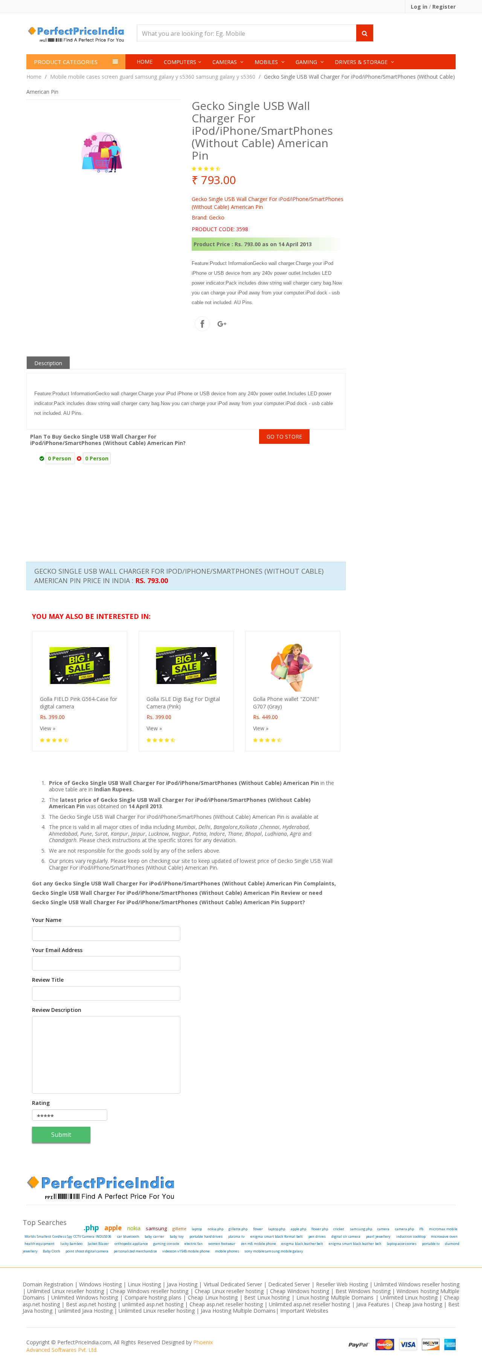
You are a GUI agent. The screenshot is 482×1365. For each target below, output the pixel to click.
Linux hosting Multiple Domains (335, 1297)
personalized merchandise (135, 1251)
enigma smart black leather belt (355, 1243)
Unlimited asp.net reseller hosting (310, 1304)
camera (383, 1228)
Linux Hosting (144, 1284)
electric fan (194, 1243)
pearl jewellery (378, 1236)
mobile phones (227, 1251)
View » (47, 728)
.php (91, 1227)
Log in (420, 6)
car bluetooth (128, 1236)
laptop (197, 1228)
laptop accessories (401, 1243)
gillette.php (238, 1228)
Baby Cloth (51, 1251)
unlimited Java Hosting (85, 1310)
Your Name (46, 920)
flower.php (319, 1228)
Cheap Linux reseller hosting (229, 1291)
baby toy (177, 1236)
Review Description (56, 1010)
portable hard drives (206, 1236)
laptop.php (276, 1228)
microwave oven (444, 1236)
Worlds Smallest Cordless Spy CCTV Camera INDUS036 (67, 1236)
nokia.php (215, 1228)
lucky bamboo (71, 1243)
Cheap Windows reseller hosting (149, 1291)
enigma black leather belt (302, 1243)
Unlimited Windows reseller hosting (416, 1284)
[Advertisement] (360, 492)
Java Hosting (182, 1284)
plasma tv (236, 1236)
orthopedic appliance (131, 1243)
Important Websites (304, 1310)
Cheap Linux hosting (213, 1297)
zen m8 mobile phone (258, 1243)
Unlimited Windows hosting (85, 1297)
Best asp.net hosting (91, 1304)
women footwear (221, 1243)
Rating (41, 1103)
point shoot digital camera (87, 1251)
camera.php (404, 1228)
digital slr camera (346, 1236)
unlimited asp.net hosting (153, 1304)
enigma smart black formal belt (276, 1236)
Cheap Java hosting (419, 1304)
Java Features (372, 1304)
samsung (156, 1228)
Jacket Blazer (98, 1243)
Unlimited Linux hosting (409, 1297)
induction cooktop (411, 1236)
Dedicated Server (289, 1284)
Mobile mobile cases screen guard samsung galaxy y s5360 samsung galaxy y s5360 (152, 76)
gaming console (166, 1243)
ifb (421, 1228)
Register (444, 6)
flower (258, 1228)
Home (145, 61)
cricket (338, 1228)
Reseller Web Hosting (342, 1284)
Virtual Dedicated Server (233, 1284)
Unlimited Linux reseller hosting (65, 1291)
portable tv (431, 1243)
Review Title (48, 980)
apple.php (298, 1228)
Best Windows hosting (364, 1291)
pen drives (317, 1236)
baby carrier (154, 1236)
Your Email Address (57, 950)
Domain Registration (48, 1284)
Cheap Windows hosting (300, 1291)
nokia (133, 1228)
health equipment (39, 1243)
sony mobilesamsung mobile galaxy (273, 1251)
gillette (179, 1228)
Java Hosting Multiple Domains (238, 1310)
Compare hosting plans (153, 1297)
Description (48, 363)
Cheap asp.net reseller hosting (226, 1304)
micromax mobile (443, 1228)
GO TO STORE (284, 436)
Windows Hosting (100, 1284)
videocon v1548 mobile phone (186, 1251)
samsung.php (361, 1228)
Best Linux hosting (267, 1297)
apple (113, 1227)
